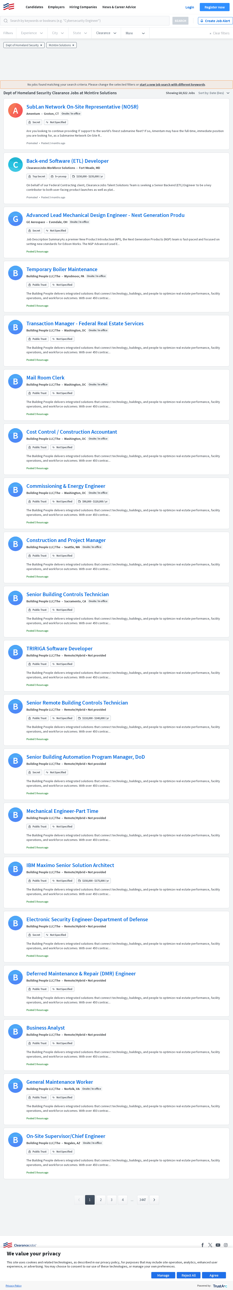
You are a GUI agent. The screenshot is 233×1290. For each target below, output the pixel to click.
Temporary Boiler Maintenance (61, 269)
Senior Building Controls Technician (67, 594)
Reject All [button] (189, 1275)
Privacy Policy (14, 1285)
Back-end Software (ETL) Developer (67, 160)
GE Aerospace (35, 222)
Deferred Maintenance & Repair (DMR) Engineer (81, 973)
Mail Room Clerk (45, 377)
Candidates (34, 7)
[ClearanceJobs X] (210, 1245)
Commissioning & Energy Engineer (65, 485)
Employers (56, 7)
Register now (215, 7)
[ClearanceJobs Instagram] (225, 1245)
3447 (142, 1200)
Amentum (33, 114)
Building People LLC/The (43, 276)
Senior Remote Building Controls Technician (77, 702)
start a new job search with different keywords (172, 84)
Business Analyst (45, 1027)
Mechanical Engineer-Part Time (62, 810)
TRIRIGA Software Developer (59, 648)
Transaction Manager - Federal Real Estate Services (85, 323)
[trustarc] (219, 1285)
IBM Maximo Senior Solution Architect (70, 865)
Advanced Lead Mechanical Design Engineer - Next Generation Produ (105, 215)
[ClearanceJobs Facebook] (202, 1245)
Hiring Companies (83, 7)
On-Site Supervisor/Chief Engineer (65, 1136)
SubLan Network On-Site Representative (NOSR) (82, 106)
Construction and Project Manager (66, 540)
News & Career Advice (119, 7)
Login (189, 7)
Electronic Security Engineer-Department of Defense (87, 919)
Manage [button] (163, 1275)
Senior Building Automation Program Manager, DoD (85, 756)
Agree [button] (214, 1275)
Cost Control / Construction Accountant (71, 431)
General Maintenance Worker (59, 1081)
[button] (106, 33)
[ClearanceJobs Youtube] (218, 1245)
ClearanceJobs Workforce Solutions (50, 168)
